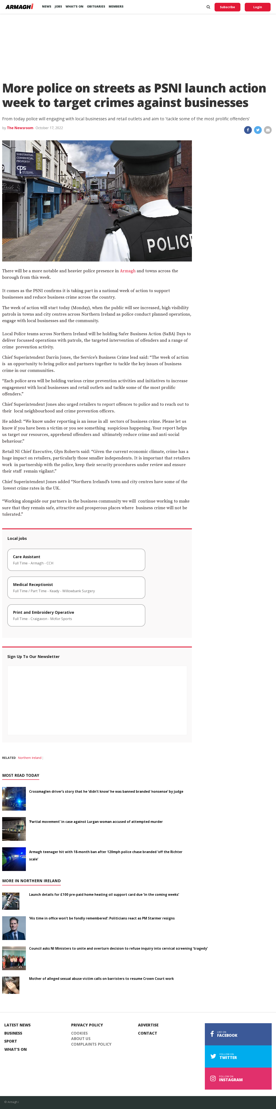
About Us (81, 1039)
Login (257, 7)
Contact (147, 1033)
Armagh (128, 271)
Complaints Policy (91, 1044)
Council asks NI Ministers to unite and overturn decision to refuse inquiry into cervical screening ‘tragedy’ (118, 948)
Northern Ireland (29, 758)
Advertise (148, 1025)
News (46, 6)
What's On (15, 1049)
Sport (10, 1041)
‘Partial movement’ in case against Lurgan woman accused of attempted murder (96, 821)
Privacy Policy (87, 1025)
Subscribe (227, 7)
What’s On (74, 6)
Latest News (17, 1025)
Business (13, 1033)
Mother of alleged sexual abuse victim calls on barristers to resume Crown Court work (101, 978)
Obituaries (96, 6)
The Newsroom (20, 127)
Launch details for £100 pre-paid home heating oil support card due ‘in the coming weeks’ (104, 894)
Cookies (79, 1033)
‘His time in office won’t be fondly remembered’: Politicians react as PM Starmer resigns (102, 918)
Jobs (58, 6)
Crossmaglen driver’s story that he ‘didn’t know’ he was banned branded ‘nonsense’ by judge (106, 791)
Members (116, 6)
